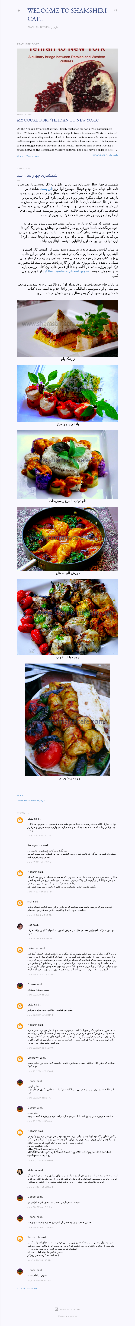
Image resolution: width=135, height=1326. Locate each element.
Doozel (31, 984)
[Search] (116, 9)
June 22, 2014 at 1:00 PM (40, 1015)
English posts (38, 27)
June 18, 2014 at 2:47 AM (39, 915)
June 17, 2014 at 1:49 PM (39, 862)
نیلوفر (30, 818)
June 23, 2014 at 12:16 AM (40, 1071)
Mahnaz (32, 1170)
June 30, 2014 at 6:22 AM (40, 1227)
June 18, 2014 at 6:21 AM (39, 938)
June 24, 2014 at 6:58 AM (40, 1187)
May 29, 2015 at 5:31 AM (39, 1280)
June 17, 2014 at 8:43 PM (39, 891)
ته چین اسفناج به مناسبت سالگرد (66, 271)
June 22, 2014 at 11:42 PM (40, 1047)
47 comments (32, 156)
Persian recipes (31, 800)
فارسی (54, 27)
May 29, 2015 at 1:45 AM (39, 1260)
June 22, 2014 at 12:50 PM (40, 994)
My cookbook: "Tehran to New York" (58, 120)
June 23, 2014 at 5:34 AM (40, 1097)
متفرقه (43, 800)
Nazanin (32, 871)
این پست (46, 189)
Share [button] (20, 156)
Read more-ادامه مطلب (105, 155)
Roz (29, 925)
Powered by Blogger (70, 1309)
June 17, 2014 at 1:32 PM (39, 835)
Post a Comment (27, 1288)
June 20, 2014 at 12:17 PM (40, 974)
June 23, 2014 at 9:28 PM (40, 1160)
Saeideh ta (33, 1237)
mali (30, 901)
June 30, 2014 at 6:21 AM (39, 1207)
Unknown (33, 948)
